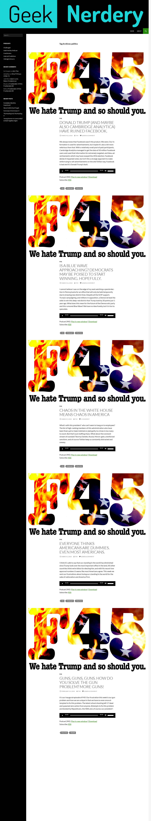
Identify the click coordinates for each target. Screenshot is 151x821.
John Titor (15, 71)
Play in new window (79, 177)
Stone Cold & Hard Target (11, 108)
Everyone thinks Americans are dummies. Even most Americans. (84, 547)
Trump (72, 732)
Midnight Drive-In (9, 59)
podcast (70, 188)
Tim (77, 135)
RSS (69, 180)
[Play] (62, 171)
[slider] (111, 171)
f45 (62, 188)
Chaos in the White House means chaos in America (86, 412)
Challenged (7, 48)
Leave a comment (88, 135)
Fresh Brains (7, 53)
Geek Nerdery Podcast (10, 50)
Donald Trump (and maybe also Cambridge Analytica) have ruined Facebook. (87, 126)
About (139, 31)
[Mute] (106, 171)
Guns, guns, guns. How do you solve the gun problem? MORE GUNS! (86, 682)
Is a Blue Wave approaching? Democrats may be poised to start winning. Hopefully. (86, 272)
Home (132, 31)
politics (79, 188)
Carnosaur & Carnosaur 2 (11, 111)
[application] (87, 171)
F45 (60, 118)
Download (92, 177)
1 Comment (85, 419)
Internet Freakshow (10, 56)
